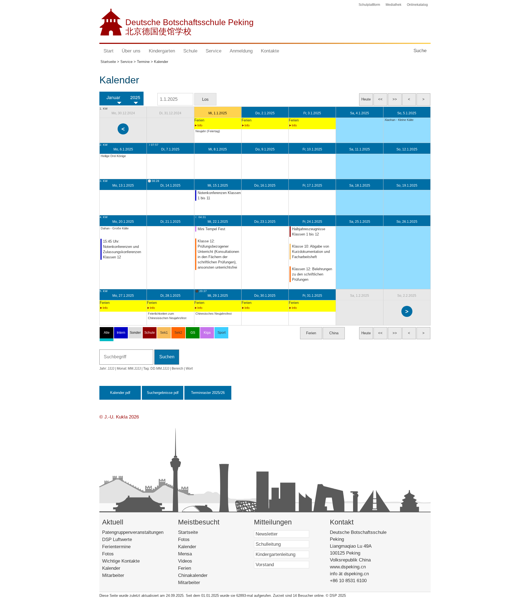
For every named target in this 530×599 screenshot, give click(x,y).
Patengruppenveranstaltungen (132, 532)
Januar (113, 97)
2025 (135, 97)
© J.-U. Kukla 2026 (119, 417)
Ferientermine (116, 546)
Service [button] (213, 51)
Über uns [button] (131, 51)
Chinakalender (199, 575)
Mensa (192, 553)
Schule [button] (190, 51)
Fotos (108, 553)
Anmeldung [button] (241, 51)
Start (108, 51)
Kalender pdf (120, 393)
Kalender (111, 568)
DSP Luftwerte (117, 539)
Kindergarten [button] (162, 51)
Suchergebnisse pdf (163, 393)
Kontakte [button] (270, 51)
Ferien (191, 568)
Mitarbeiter (113, 575)
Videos (192, 561)
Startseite (196, 532)
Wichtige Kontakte (121, 561)
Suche (420, 50)
